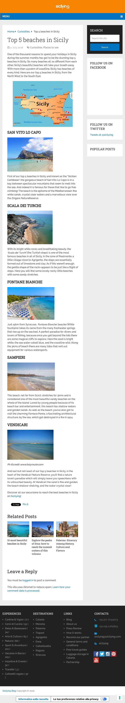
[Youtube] (96, 661)
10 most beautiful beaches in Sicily (17, 542)
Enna (38, 641)
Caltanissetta (43, 646)
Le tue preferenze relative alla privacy (75, 699)
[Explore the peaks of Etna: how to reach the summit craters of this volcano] (43, 529)
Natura (12, 640)
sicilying (102, 643)
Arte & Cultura (16, 636)
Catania (40, 619)
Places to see (51, 47)
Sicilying (16, 496)
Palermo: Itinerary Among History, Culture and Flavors (66, 545)
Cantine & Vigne (17, 619)
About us (71, 624)
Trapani (40, 632)
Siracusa (41, 654)
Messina (40, 624)
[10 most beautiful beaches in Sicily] (18, 529)
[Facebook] (96, 655)
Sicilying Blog (9, 691)
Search (104, 47)
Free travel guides (76, 649)
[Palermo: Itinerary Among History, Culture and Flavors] (67, 529)
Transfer (12, 669)
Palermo (40, 628)
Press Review (74, 628)
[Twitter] (102, 655)
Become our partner (77, 637)
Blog (69, 619)
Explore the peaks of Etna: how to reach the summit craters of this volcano (42, 547)
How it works (73, 632)
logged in (27, 580)
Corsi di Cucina (16, 624)
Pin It (25, 504)
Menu (6, 16)
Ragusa (40, 650)
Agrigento (41, 637)
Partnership (72, 662)
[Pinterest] (113, 655)
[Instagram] (107, 655)
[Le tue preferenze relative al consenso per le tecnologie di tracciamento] (120, 698)
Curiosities (36, 47)
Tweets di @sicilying (101, 134)
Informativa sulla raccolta (33, 699)
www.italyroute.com (31, 464)
